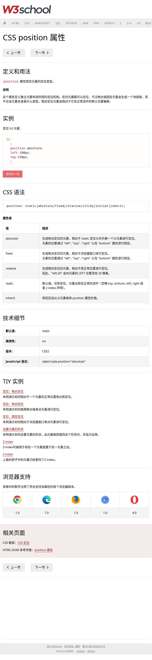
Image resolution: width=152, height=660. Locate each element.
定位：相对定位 (13, 391)
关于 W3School (54, 646)
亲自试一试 (12, 174)
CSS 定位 (23, 543)
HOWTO (109, 23)
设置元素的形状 (13, 429)
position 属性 (44, 550)
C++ (129, 23)
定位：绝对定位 (13, 404)
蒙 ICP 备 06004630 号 (93, 646)
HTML (15, 23)
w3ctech (80, 651)
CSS (27, 23)
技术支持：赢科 (72, 646)
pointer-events (14, 53)
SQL (58, 23)
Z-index (8, 442)
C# (138, 23)
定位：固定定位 (13, 417)
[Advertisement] (76, 608)
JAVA (85, 23)
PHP (96, 23)
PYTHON (71, 23)
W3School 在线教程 (27, 9)
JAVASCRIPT (42, 23)
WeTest (91, 651)
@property (42, 53)
